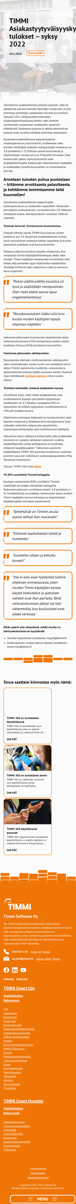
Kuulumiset (35, 53)
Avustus (8, 1080)
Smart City (10, 1021)
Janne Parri (59, 1188)
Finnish (9, 979)
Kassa (7, 1064)
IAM (6, 1009)
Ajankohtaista (13, 996)
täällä (37, 466)
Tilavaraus (10, 1088)
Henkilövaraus (12, 1072)
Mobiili (8, 1041)
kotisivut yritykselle (30, 1188)
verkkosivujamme (35, 376)
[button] (42, 1199)
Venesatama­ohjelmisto (17, 1056)
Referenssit (12, 1000)
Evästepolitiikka (38, 1173)
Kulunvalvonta (13, 1025)
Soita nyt (36, 951)
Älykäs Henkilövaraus (17, 1037)
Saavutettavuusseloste (38, 1177)
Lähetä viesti (43, 959)
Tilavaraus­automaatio (17, 1126)
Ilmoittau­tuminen (14, 1122)
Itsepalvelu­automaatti (17, 1033)
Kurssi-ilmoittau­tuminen (18, 1044)
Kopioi (46, 951)
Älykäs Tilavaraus (14, 1048)
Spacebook (10, 1013)
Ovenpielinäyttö (13, 1068)
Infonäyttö (10, 1076)
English (22, 979)
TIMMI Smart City (19, 988)
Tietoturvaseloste (38, 1168)
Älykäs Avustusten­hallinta (19, 1029)
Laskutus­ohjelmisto (15, 1060)
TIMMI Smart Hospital (23, 1101)
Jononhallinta (12, 1084)
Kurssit (8, 1052)
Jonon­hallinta (12, 1145)
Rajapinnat (10, 1017)
